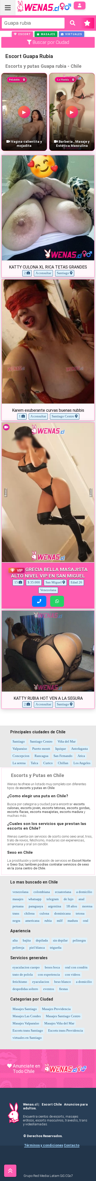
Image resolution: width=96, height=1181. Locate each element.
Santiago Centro (41, 741)
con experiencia (49, 974)
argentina (54, 906)
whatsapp (34, 899)
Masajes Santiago (25, 1009)
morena (87, 906)
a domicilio (84, 892)
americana (32, 921)
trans (16, 913)
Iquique (60, 749)
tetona (80, 913)
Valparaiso (20, 749)
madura (73, 921)
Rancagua (41, 756)
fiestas (63, 989)
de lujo (68, 899)
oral (85, 921)
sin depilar (60, 940)
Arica (81, 756)
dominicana (62, 913)
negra (16, 921)
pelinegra (79, 940)
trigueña (55, 947)
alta (15, 940)
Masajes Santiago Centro (63, 1016)
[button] (22, 34)
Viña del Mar (67, 741)
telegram (53, 899)
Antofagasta (79, 749)
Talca (34, 763)
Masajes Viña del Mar (59, 1023)
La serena (19, 763)
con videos (72, 974)
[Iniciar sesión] (80, 5)
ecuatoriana (63, 892)
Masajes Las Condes (27, 1016)
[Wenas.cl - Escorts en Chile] (36, 6)
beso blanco (62, 982)
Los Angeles (81, 763)
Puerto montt (41, 749)
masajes (18, 899)
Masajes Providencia (56, 1009)
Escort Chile (52, 1104)
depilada (42, 940)
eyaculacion (40, 982)
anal (81, 899)
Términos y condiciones (43, 1145)
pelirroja (18, 947)
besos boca (52, 967)
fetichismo (20, 982)
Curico (48, 763)
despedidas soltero (25, 989)
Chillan (63, 763)
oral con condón (76, 967)
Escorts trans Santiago (28, 1030)
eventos (48, 989)
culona (44, 913)
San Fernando (63, 756)
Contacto (71, 1145)
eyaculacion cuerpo (26, 967)
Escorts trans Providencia (65, 1030)
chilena (29, 913)
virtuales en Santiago (27, 1038)
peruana (18, 906)
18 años (71, 906)
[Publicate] (87, 23)
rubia (48, 921)
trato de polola (23, 974)
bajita (27, 940)
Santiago (19, 741)
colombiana (42, 892)
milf (59, 921)
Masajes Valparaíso (26, 1023)
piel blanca (37, 947)
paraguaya (36, 906)
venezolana (20, 892)
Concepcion (21, 756)
